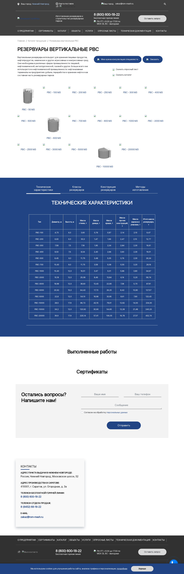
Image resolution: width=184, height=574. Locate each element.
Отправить (124, 425)
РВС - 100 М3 (54, 92)
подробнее (122, 568)
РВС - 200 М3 (79, 92)
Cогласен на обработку (106, 412)
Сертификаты (46, 31)
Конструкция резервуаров (108, 188)
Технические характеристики (43, 188)
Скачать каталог (124, 75)
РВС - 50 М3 (28, 109)
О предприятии (26, 31)
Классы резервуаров (76, 188)
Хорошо (142, 568)
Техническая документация (136, 31)
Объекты (75, 31)
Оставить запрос (152, 18)
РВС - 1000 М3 (130, 121)
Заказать (154, 59)
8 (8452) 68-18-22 (31, 506)
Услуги (89, 31)
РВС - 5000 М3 (79, 149)
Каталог (62, 31)
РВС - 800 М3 (105, 121)
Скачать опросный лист (127, 69)
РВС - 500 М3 (28, 121)
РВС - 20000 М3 (130, 149)
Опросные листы (107, 31)
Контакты (161, 31)
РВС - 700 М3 (79, 121)
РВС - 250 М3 (105, 92)
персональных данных (117, 412)
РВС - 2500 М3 (28, 149)
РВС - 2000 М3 (155, 121)
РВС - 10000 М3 (105, 166)
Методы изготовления (140, 188)
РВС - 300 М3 (130, 92)
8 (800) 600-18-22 (107, 14)
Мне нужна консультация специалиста (119, 59)
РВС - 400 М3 (155, 92)
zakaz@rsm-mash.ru (124, 4)
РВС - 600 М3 (54, 138)
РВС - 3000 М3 (53, 149)
